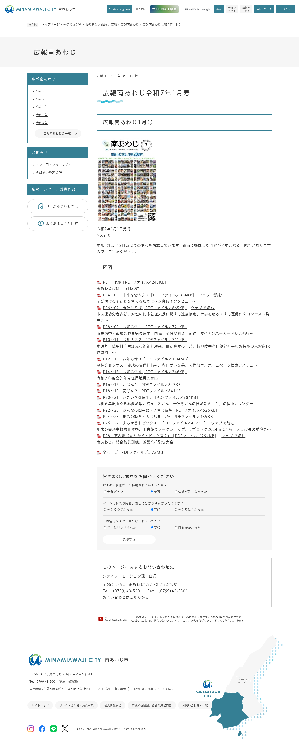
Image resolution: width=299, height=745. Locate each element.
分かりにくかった (191, 509)
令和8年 (42, 91)
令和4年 (42, 123)
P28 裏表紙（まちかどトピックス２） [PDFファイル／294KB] (159, 436)
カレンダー (262, 9)
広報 (114, 24)
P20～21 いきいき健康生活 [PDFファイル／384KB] (150, 397)
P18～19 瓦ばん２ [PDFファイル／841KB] (143, 391)
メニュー (288, 9)
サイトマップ (40, 705)
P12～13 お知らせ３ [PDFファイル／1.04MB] (146, 359)
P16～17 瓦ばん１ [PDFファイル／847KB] (143, 384)
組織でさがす (246, 9)
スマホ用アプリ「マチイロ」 (57, 164)
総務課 (72, 681)
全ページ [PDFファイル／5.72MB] (134, 452)
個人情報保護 (112, 705)
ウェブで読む (210, 295)
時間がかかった (189, 527)
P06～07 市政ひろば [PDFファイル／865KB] (145, 308)
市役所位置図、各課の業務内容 (152, 705)
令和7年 (42, 99)
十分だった (115, 491)
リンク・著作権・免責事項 (76, 705)
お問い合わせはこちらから (126, 597)
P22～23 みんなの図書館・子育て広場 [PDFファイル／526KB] (160, 410)
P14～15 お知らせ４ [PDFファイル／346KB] (145, 372)
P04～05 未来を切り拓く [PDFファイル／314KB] (148, 295)
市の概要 (91, 24)
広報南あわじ (130, 24)
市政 (104, 24)
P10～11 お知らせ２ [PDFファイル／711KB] (145, 340)
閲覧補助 (141, 9)
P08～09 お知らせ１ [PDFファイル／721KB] (145, 327)
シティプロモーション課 (124, 576)
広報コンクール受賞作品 (54, 189)
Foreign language (119, 9)
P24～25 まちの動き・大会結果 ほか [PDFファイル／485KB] (159, 416)
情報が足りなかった (192, 491)
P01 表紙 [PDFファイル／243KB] (135, 282)
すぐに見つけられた (121, 527)
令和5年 (42, 115)
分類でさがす (232, 9)
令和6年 (42, 107)
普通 (157, 491)
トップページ (51, 24)
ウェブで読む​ (203, 308)
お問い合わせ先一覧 (195, 705)
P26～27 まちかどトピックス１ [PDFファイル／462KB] (154, 423)
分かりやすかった (120, 509)
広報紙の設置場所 (49, 172)
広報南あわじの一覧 (57, 133)
